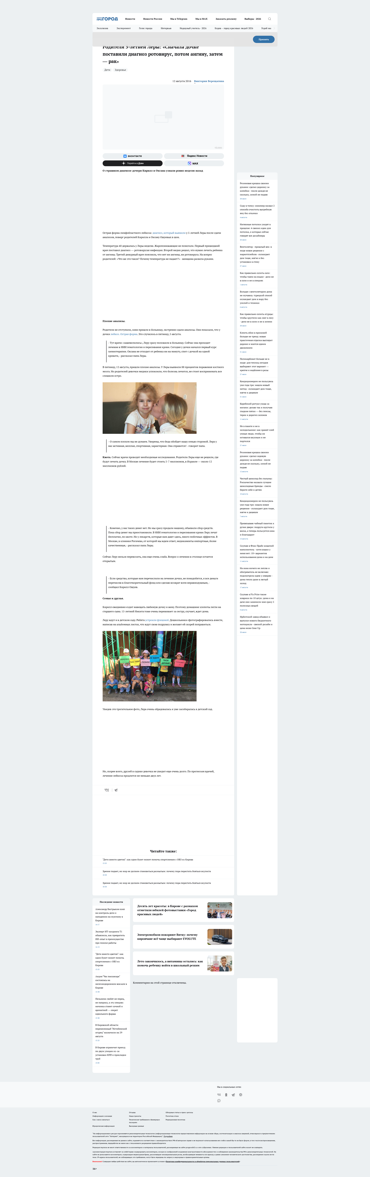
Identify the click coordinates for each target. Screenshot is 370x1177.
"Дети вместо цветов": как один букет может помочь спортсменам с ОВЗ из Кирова (148, 861)
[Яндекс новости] (194, 156)
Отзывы (132, 1112)
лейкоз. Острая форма (124, 334)
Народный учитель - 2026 (193, 28)
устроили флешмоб (157, 620)
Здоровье (120, 69)
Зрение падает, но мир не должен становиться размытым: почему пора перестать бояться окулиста (157, 873)
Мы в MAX (201, 18)
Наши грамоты (135, 1116)
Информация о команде (102, 1116)
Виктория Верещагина (209, 81)
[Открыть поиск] (269, 19)
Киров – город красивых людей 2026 (234, 28)
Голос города (145, 28)
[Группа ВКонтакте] (133, 156)
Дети (107, 69)
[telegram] (117, 790)
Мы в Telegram (178, 18)
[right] (274, 28)
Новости (130, 18)
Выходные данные (136, 1126)
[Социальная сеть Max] (194, 163)
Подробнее (168, 1136)
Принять (264, 39)
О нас (94, 1112)
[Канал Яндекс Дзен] (133, 163)
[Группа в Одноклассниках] (226, 1095)
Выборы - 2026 (253, 18)
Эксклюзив (102, 28)
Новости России (152, 18)
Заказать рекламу (226, 18)
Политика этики (172, 1116)
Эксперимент (124, 28)
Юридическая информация (103, 1126)
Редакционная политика (175, 1120)
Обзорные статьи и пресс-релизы (179, 1112)
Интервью (166, 28)
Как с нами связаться (101, 1120)
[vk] (107, 790)
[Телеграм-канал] (233, 1095)
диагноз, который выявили (169, 232)
